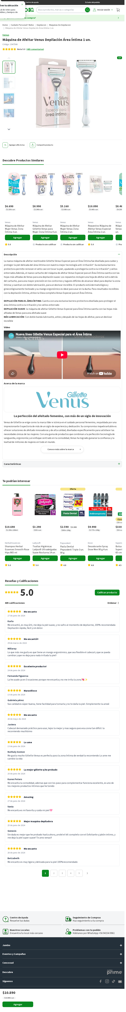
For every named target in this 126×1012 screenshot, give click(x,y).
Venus (5, 35)
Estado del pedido (92, 2)
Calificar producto (107, 592)
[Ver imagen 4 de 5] (9, 114)
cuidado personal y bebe (22, 25)
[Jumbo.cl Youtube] (120, 982)
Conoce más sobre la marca (60, 449)
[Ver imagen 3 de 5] (9, 98)
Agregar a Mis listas (17, 145)
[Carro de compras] (118, 10)
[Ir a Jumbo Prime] (114, 972)
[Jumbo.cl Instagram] (107, 982)
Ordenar (111, 603)
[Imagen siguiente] (9, 129)
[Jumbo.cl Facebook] (101, 982)
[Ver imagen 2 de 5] (9, 83)
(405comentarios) (35, 49)
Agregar (18, 1004)
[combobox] (63, 10)
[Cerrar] (22, 5)
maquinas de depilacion (60, 25)
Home (5, 25)
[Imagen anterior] (9, 58)
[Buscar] (87, 9)
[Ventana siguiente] (87, 873)
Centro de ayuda (32, 2)
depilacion (41, 25)
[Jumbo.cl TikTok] (114, 982)
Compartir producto (45, 145)
